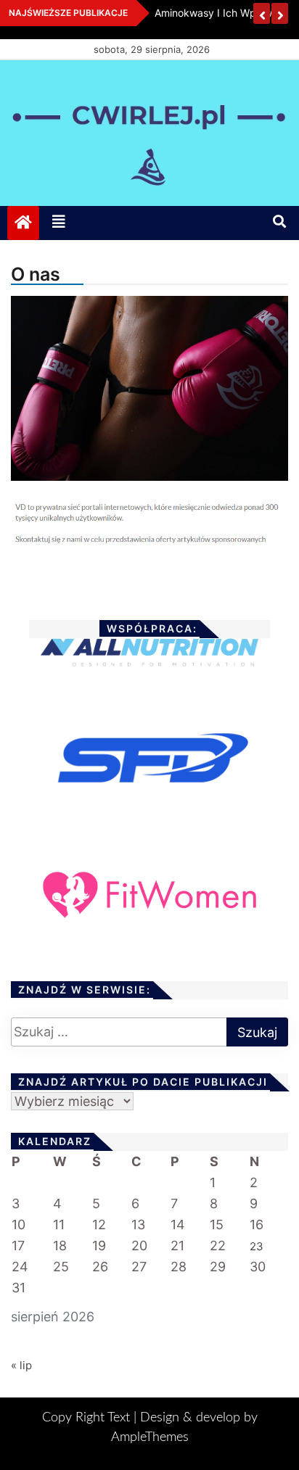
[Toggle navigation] (59, 222)
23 (256, 1246)
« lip (21, 1365)
